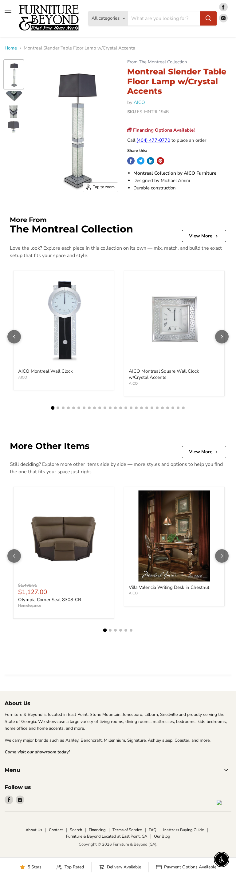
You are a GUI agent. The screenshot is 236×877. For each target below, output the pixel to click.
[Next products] (222, 336)
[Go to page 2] (58, 408)
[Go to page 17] (136, 408)
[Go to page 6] (78, 408)
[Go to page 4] (68, 408)
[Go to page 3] (63, 408)
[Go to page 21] (157, 408)
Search (76, 830)
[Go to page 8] (89, 408)
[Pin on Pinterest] (160, 161)
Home (11, 48)
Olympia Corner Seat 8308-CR (49, 600)
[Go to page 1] (53, 408)
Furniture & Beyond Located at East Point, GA (106, 836)
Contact (56, 830)
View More (200, 236)
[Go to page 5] (73, 408)
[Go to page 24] (172, 408)
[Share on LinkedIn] (150, 161)
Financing (97, 830)
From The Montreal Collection (157, 62)
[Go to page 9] (94, 408)
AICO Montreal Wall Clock (45, 371)
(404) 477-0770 (153, 140)
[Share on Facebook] (131, 161)
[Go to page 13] (115, 408)
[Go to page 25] (178, 408)
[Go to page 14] (120, 408)
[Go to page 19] (146, 408)
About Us (34, 830)
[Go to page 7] (84, 408)
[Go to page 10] (99, 408)
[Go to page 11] (105, 408)
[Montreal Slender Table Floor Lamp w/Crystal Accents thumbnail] (14, 74)
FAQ (152, 830)
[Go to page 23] (167, 408)
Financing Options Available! (163, 130)
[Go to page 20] (152, 408)
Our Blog (162, 836)
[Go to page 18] (141, 408)
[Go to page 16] (131, 408)
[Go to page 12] (110, 408)
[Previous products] (14, 336)
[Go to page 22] (162, 408)
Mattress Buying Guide (183, 830)
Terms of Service (127, 830)
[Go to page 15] (125, 408)
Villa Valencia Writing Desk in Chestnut (169, 587)
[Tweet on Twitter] (140, 161)
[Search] (208, 18)
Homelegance (29, 605)
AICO (139, 102)
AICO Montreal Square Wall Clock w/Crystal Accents (164, 374)
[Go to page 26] (183, 408)
